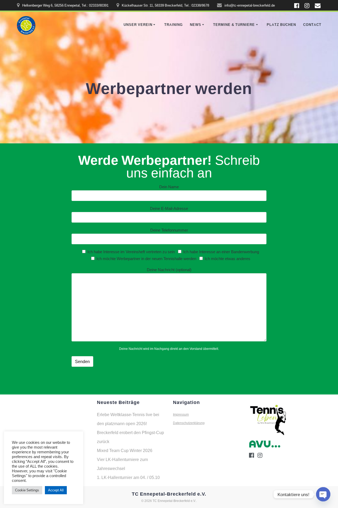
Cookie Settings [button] (27, 490)
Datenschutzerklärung (189, 423)
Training (173, 25)
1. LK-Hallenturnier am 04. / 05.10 (128, 477)
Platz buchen (281, 25)
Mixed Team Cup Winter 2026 (124, 450)
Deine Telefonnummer (169, 230)
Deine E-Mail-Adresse (169, 208)
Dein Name (169, 186)
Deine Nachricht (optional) (169, 269)
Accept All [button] (56, 490)
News (195, 25)
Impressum (181, 414)
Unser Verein (138, 25)
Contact (312, 25)
